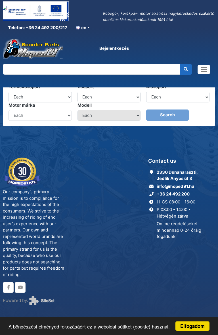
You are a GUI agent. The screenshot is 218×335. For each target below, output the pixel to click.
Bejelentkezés (114, 48)
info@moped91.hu (175, 186)
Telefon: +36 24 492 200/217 (37, 27)
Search (167, 114)
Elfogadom (192, 326)
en (83, 27)
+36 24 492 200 (173, 194)
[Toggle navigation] (204, 69)
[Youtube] (20, 287)
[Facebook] (8, 287)
